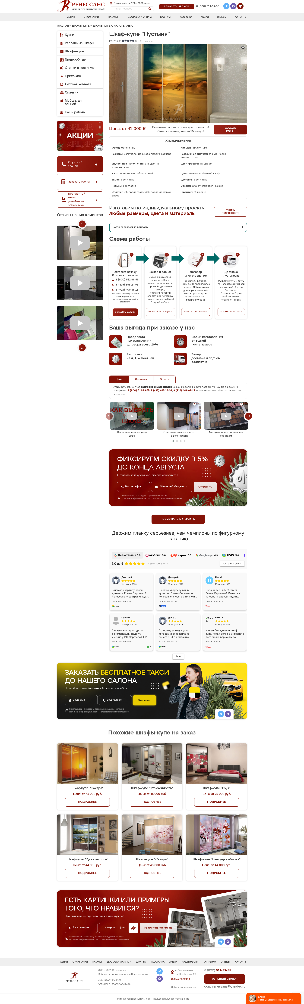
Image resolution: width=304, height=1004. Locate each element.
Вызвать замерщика (160, 312)
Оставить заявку (125, 312)
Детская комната (78, 84)
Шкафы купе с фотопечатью (113, 26)
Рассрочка (185, 17)
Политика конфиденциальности (133, 999)
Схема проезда (180, 979)
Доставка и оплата (140, 17)
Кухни (69, 35)
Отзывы (221, 17)
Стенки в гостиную (80, 67)
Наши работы (75, 112)
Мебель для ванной (74, 102)
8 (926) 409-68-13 (207, 10)
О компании (91, 17)
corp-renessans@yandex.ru (224, 986)
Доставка (141, 379)
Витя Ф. (219, 617)
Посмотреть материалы (178, 519)
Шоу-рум (165, 17)
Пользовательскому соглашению (167, 499)
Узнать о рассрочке (196, 312)
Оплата (164, 379)
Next (82, 347)
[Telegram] (226, 6)
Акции (205, 17)
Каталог (113, 17)
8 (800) (217, 970)
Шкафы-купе (81, 26)
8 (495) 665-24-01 (207, 2)
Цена (119, 379)
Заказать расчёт (230, 129)
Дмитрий (173, 577)
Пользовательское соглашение (171, 999)
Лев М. (218, 577)
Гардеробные (75, 59)
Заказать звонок (176, 7)
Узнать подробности (230, 211)
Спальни (71, 92)
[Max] (233, 6)
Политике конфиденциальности (136, 499)
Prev (82, 224)
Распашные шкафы (79, 43)
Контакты (240, 17)
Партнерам (209, 962)
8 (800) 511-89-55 (207, 6)
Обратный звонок (225, 979)
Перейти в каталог (231, 312)
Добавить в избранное (183, 987)
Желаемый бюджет (172, 486)
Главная (70, 17)
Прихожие (73, 76)
